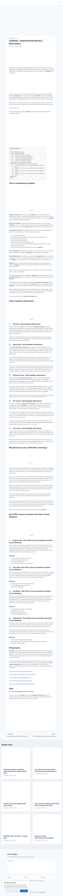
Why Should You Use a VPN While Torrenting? (21, 162)
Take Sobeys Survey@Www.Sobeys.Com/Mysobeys (22, 684)
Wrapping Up (13, 176)
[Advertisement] (31, 57)
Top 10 (16, 38)
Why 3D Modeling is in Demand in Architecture (44, 735)
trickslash (12, 46)
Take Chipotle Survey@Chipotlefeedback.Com (20, 680)
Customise (8, 890)
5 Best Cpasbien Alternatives (17, 153)
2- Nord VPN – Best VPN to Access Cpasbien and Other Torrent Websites (28, 168)
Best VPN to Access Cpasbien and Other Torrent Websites (24, 163)
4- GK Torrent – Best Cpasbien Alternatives (22, 159)
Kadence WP (42, 892)
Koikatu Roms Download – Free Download (17, 735)
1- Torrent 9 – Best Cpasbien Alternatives (21, 155)
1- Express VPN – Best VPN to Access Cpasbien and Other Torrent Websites (29, 165)
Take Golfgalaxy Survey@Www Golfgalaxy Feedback (22, 674)
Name (9, 877)
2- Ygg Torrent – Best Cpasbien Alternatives (22, 156)
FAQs (12, 177)
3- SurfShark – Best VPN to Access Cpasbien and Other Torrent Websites (28, 170)
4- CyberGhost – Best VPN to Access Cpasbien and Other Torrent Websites (29, 173)
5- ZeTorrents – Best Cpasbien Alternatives (22, 160)
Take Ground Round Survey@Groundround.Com (21, 671)
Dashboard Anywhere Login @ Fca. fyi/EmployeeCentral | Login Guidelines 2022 (15, 771)
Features (16, 166)
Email (26, 877)
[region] (16, 887)
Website (43, 877)
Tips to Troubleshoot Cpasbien (17, 152)
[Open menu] (60, 2)
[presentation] (15, 757)
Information (12, 38)
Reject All (16, 890)
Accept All (24, 890)
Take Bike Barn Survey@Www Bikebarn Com (20, 677)
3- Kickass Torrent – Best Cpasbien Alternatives (23, 157)
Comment (10, 860)
